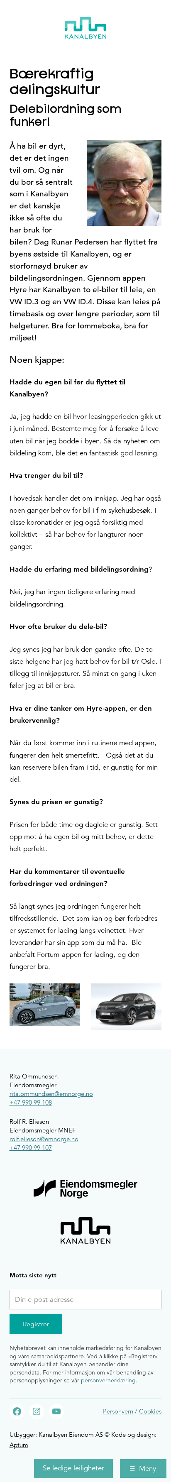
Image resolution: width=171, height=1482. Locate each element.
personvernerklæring (108, 1380)
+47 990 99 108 (31, 1102)
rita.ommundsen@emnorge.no (51, 1094)
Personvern (118, 1411)
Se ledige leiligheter (73, 1468)
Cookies (150, 1411)
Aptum (19, 1445)
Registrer (36, 1324)
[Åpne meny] (143, 1468)
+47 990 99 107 (31, 1148)
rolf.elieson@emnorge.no (44, 1139)
